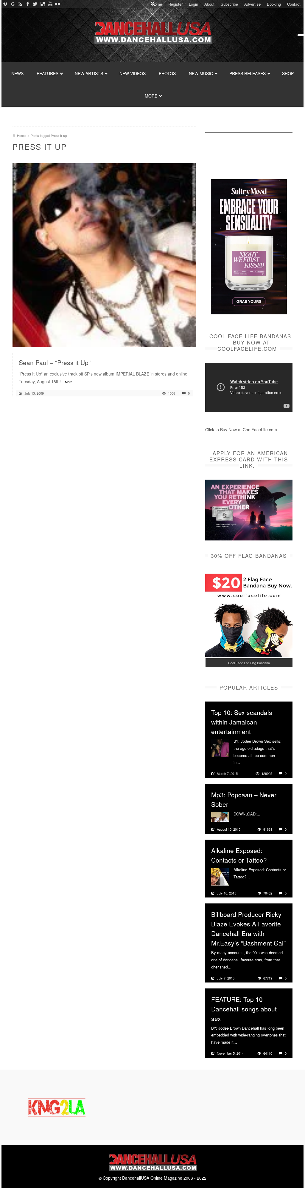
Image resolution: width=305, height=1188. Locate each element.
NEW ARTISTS (89, 73)
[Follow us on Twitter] (35, 4)
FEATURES (47, 73)
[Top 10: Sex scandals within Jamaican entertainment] (220, 747)
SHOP (288, 73)
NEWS (17, 73)
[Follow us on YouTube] (50, 4)
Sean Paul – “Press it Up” (55, 362)
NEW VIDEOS (132, 73)
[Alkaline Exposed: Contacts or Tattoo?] (220, 876)
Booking (274, 4)
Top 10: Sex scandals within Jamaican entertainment (241, 722)
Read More (176, 339)
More (245, 762)
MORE (151, 96)
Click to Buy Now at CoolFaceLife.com (241, 429)
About (209, 4)
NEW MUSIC (201, 73)
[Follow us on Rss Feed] (20, 4)
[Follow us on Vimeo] (5, 4)
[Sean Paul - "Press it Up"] (104, 254)
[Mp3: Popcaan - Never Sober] (220, 816)
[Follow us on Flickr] (57, 4)
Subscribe (229, 4)
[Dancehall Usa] (152, 31)
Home (157, 4)
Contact (294, 4)
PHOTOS (167, 73)
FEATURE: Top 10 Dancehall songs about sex (244, 1009)
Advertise (252, 4)
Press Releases (247, 73)
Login (193, 4)
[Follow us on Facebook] (27, 4)
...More (67, 381)
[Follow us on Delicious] (42, 4)
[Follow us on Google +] (12, 4)
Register (175, 4)
